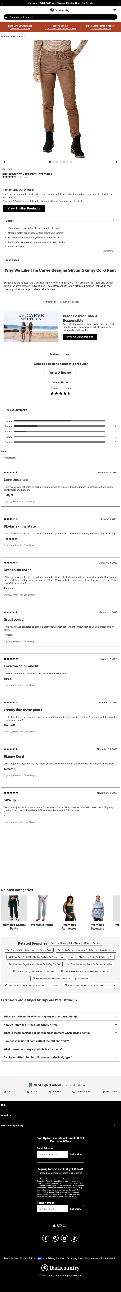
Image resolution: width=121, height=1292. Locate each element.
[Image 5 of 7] (64, 162)
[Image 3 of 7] (57, 162)
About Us (6, 1115)
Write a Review (60, 372)
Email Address (45, 1148)
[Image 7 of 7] (71, 162)
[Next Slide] (119, 3)
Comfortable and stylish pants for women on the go (92, 985)
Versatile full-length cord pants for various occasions (33, 985)
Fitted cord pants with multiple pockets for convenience (37, 957)
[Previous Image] (4, 162)
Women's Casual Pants (13, 36)
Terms (60, 1196)
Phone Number (45, 1202)
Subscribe (76, 1154)
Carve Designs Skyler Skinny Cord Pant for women (77, 943)
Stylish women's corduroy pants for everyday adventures (88, 950)
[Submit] (6, 17)
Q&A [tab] (68, 354)
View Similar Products (24, 208)
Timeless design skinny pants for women (35, 971)
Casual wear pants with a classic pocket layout (86, 971)
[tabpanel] (60, 600)
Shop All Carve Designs (79, 336)
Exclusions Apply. (44, 1181)
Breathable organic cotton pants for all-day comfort (36, 964)
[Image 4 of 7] (60, 162)
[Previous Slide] (2, 3)
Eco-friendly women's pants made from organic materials (62, 978)
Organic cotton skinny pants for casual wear (31, 950)
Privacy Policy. (71, 1196)
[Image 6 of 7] (67, 162)
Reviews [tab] (54, 354)
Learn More (108, 250)
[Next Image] (116, 162)
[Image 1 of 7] (50, 162)
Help (3, 1105)
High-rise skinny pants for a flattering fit (93, 957)
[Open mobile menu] (5, 10)
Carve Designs (8, 169)
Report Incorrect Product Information (60, 301)
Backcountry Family (12, 1125)
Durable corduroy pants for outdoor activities (91, 964)
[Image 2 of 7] (53, 162)
